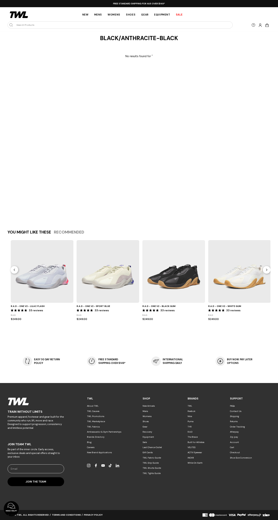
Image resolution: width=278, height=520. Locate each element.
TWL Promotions (95, 416)
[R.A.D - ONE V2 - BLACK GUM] (173, 271)
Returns (234, 421)
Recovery (147, 431)
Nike (190, 416)
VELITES (191, 447)
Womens (114, 14)
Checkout (235, 452)
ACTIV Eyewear (195, 452)
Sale (145, 442)
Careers (91, 447)
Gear (144, 14)
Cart (232, 447)
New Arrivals (149, 406)
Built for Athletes (196, 442)
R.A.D (190, 431)
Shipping (234, 416)
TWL (190, 406)
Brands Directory (95, 437)
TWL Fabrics (93, 426)
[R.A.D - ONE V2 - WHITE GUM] (239, 271)
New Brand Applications (99, 452)
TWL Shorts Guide (152, 468)
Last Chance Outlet (152, 447)
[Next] (266, 270)
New (85, 14)
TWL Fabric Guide (152, 457)
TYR (190, 426)
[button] (19, 310)
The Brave (193, 437)
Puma (190, 421)
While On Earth (195, 463)
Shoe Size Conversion (241, 457)
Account (234, 442)
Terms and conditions (66, 514)
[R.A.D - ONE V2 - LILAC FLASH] (42, 271)
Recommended (69, 232)
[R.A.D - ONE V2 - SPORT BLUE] (108, 271)
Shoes (130, 14)
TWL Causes (93, 411)
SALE (179, 14)
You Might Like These (29, 232)
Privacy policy (93, 514)
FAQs (232, 406)
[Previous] (14, 270)
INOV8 (191, 457)
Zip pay (234, 437)
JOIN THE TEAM (36, 481)
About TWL (93, 406)
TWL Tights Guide (152, 473)
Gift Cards (148, 452)
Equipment (162, 14)
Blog (89, 442)
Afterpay (234, 431)
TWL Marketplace (96, 421)
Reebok (191, 411)
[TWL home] (18, 15)
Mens (98, 14)
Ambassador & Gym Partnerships (104, 431)
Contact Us (236, 411)
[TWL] (36, 401)
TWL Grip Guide (151, 463)
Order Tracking (237, 426)
